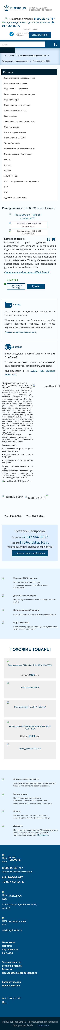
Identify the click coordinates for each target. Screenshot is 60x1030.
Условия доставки (12, 965)
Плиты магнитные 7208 (15, 138)
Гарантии (7, 969)
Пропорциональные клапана (17, 105)
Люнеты (7, 165)
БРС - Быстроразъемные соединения (21, 181)
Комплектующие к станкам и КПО (19, 149)
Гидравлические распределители (19, 78)
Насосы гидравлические (15, 132)
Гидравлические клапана (15, 83)
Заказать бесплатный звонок (30, 553)
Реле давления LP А (30, 687)
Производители (11, 985)
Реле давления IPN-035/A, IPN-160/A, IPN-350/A (30, 665)
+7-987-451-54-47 (13, 882)
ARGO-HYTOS (10, 176)
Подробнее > (43, 835)
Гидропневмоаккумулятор (16, 89)
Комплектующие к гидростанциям (19, 94)
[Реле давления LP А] (30, 683)
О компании (8, 942)
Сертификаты (10, 949)
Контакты (7, 952)
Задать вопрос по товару (16, 286)
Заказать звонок (40, 34)
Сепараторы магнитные (15, 110)
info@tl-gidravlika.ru (34, 542)
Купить (35, 286)
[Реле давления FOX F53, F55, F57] (30, 702)
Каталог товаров (11, 981)
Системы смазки (11, 127)
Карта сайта (43, 1025)
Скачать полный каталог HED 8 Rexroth (27, 272)
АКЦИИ (7, 170)
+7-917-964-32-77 (35, 536)
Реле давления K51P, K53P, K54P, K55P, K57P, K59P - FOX (30, 727)
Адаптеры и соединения (15, 198)
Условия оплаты (11, 962)
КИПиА (7, 159)
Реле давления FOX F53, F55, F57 (30, 707)
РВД (6, 192)
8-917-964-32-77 (12, 877)
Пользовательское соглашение (19, 972)
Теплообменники (12, 143)
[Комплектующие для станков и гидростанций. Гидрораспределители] (15, 8)
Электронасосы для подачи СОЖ (19, 121)
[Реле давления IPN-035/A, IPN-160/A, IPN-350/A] (30, 661)
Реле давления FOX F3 (30, 748)
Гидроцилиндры (11, 100)
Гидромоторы (10, 116)
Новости (7, 945)
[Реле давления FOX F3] (30, 744)
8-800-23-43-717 (44, 18)
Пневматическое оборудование (18, 154)
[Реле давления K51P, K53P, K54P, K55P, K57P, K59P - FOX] (30, 722)
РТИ (6, 187)
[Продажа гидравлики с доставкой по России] (11, 35)
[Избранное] (55, 45)
